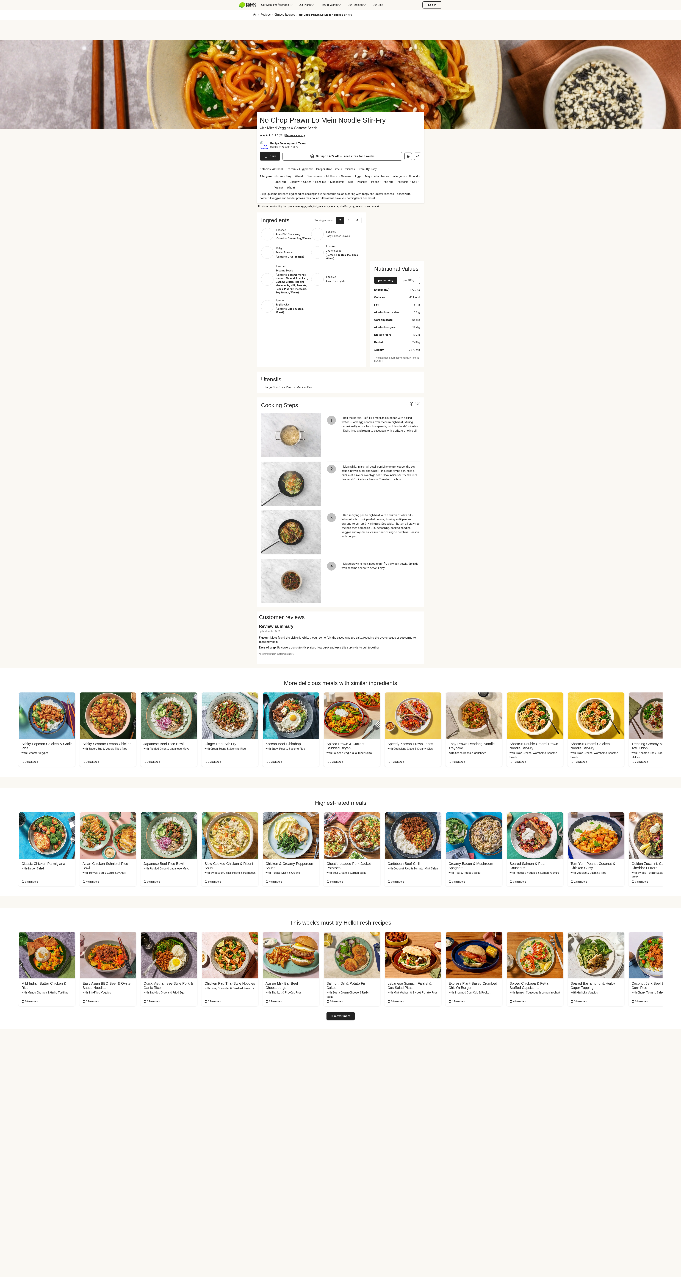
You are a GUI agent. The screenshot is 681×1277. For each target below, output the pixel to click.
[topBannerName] (340, 30)
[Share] (417, 156)
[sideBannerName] (397, 234)
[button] (311, 220)
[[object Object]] (408, 156)
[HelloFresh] (247, 5)
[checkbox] (261, 135)
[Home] (254, 15)
